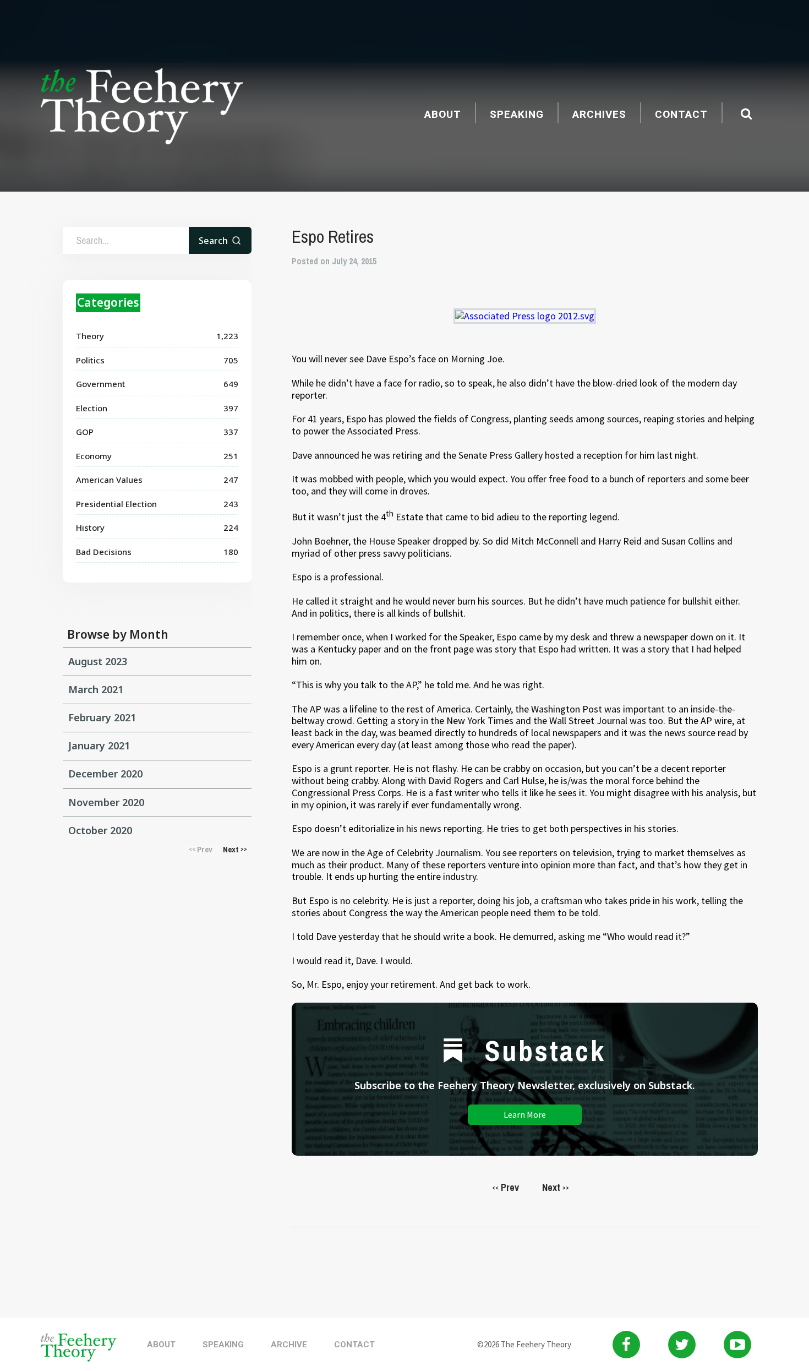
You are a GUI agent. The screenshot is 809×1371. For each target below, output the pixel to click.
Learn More (525, 1114)
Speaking (517, 114)
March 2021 (95, 689)
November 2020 (106, 802)
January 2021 (99, 745)
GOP (85, 431)
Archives (599, 114)
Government (100, 383)
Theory (90, 335)
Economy (94, 455)
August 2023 (97, 661)
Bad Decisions (104, 551)
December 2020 (105, 773)
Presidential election (116, 503)
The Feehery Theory (142, 108)
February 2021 (102, 717)
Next (555, 1187)
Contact (681, 114)
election (91, 408)
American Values (109, 479)
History (90, 527)
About (442, 114)
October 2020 (100, 830)
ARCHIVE (289, 1345)
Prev (505, 1187)
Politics (90, 360)
